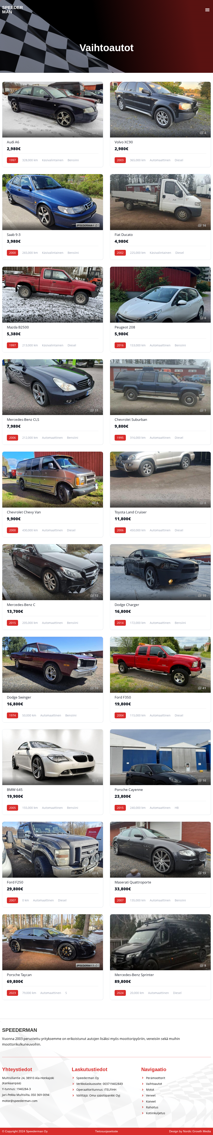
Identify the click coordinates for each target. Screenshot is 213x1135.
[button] (207, 9)
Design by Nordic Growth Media (190, 1131)
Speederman (12, 9)
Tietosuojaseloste (106, 1131)
